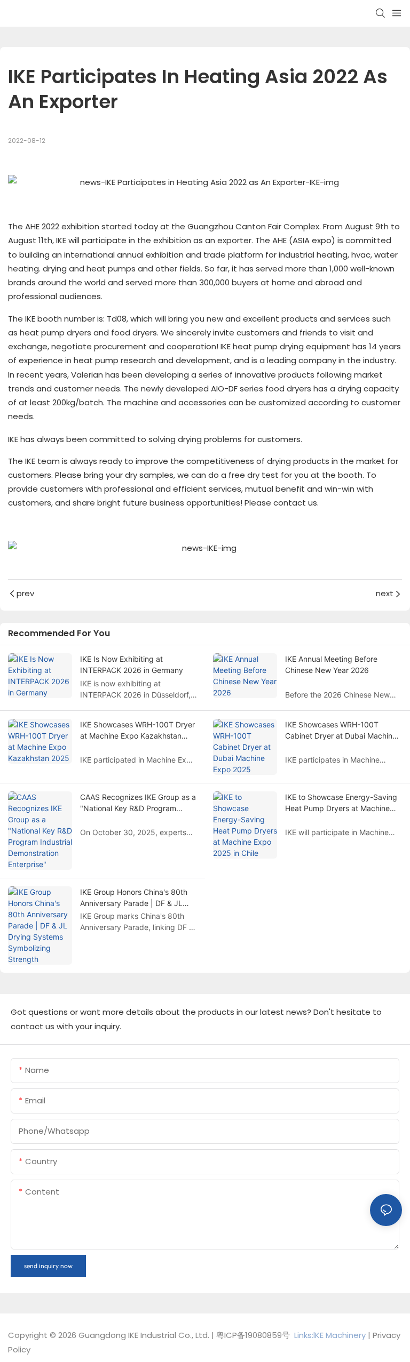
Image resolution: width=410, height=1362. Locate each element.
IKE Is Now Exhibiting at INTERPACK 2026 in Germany (131, 664)
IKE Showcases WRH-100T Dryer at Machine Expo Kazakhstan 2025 (137, 730)
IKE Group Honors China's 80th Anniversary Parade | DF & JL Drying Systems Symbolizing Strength (133, 898)
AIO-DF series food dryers (261, 388)
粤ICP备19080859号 (253, 1335)
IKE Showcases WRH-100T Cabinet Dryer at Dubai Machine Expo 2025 (341, 730)
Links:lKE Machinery (330, 1335)
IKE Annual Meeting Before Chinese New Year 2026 (331, 664)
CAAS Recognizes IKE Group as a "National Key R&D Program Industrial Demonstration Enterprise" (138, 803)
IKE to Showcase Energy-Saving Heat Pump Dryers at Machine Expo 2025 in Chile (341, 803)
